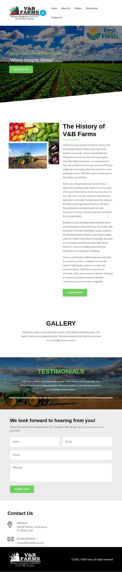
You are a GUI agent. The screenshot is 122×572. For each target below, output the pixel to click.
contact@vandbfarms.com (30, 543)
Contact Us (56, 17)
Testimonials (92, 8)
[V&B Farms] (24, 12)
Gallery (78, 8)
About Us (65, 8)
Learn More (75, 292)
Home (54, 8)
